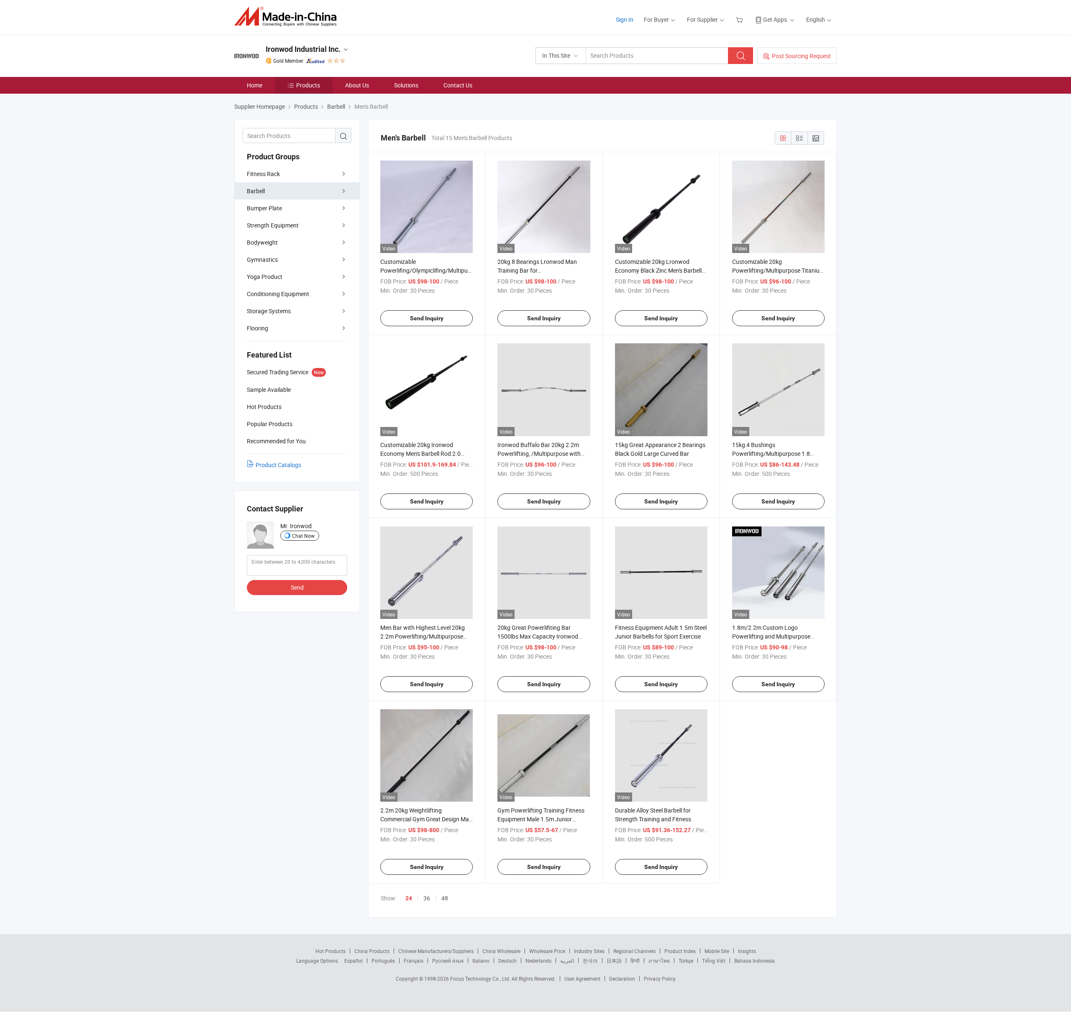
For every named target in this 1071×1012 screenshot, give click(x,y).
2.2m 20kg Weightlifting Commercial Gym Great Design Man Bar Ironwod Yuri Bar (426, 819)
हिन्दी (635, 960)
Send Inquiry (426, 318)
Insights (747, 951)
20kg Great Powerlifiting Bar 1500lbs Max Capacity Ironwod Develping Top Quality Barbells (537, 636)
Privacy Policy (660, 978)
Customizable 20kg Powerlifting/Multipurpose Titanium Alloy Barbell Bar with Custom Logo (778, 270)
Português (383, 960)
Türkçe (686, 960)
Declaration (622, 978)
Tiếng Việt (713, 960)
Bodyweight (262, 242)
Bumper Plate (264, 208)
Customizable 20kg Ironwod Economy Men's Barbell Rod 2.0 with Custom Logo (420, 453)
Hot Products (330, 951)
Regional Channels (634, 951)
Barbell (256, 191)
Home (254, 85)
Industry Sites (589, 951)
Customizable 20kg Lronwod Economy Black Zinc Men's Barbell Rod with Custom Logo (658, 270)
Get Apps (775, 19)
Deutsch (507, 960)
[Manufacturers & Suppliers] (288, 16)
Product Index (680, 951)
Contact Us (457, 85)
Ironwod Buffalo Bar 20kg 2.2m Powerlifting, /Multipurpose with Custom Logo (539, 453)
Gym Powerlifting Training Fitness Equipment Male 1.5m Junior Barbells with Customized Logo (540, 819)
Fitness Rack (263, 174)
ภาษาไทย (659, 960)
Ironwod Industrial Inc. (303, 49)
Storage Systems (269, 311)
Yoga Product (264, 277)
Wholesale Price (547, 951)
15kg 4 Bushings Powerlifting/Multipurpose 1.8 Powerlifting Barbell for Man (771, 453)
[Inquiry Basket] (740, 19)
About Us (357, 85)
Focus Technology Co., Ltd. (481, 978)
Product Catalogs (278, 465)
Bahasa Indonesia (754, 960)
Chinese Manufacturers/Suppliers (436, 951)
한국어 (590, 960)
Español (353, 960)
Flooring (257, 328)
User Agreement (582, 978)
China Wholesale (501, 951)
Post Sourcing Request (801, 56)
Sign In (624, 19)
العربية (567, 960)
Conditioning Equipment (278, 294)
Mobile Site (717, 951)
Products (308, 85)
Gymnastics (262, 259)
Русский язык (448, 960)
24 (408, 898)
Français (413, 960)
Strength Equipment (273, 225)
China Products (371, 951)
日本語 (614, 960)
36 (426, 898)
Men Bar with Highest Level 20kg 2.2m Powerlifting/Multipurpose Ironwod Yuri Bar (422, 636)
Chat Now (303, 535)
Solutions (406, 85)
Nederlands (538, 960)
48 (444, 898)
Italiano (480, 960)
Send (297, 587)
